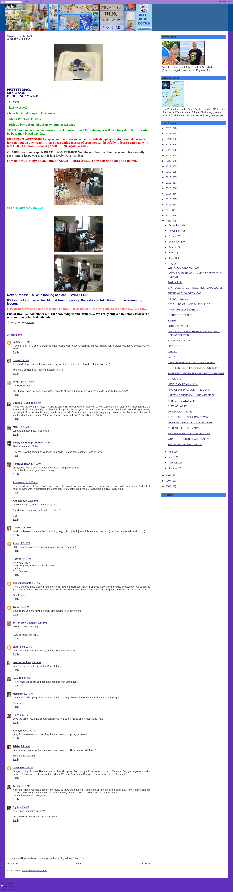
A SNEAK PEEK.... (20, 39)
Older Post (144, 863)
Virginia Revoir (21, 403)
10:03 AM (36, 403)
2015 (169, 188)
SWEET (172, 320)
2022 (169, 150)
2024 (169, 139)
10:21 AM (23, 427)
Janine (17, 342)
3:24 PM (24, 607)
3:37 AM (28, 767)
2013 (169, 199)
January (173, 468)
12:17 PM (25, 527)
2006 (169, 486)
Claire (16, 360)
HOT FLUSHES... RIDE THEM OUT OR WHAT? (194, 368)
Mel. (15, 427)
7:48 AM (25, 342)
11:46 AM (36, 464)
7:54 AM (24, 360)
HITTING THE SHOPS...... (182, 315)
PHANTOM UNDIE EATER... (183, 309)
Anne (16, 543)
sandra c (18, 646)
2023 (169, 144)
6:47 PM (24, 715)
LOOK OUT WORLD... (180, 326)
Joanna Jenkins (22, 662)
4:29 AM (24, 807)
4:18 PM (28, 646)
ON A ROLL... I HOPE (180, 411)
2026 (169, 128)
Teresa (17, 786)
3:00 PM (36, 583)
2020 (169, 161)
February (174, 462)
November (174, 230)
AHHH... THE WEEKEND (181, 400)
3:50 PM (42, 622)
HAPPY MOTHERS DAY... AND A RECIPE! (191, 395)
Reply (16, 352)
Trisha (16, 746)
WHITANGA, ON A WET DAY (183, 267)
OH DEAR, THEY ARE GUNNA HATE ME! (190, 422)
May (171, 263)
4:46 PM (26, 678)
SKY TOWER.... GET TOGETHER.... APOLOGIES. (195, 287)
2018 (169, 171)
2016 (169, 182)
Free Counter (8, 889)
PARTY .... (173, 357)
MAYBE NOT (175, 346)
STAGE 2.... (174, 379)
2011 (168, 210)
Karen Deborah (21, 464)
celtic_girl (18, 381)
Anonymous (20, 482)
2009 (169, 221)
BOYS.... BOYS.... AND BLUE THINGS (189, 304)
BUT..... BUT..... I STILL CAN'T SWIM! (188, 417)
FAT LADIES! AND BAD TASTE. (185, 444)
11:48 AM (32, 482)
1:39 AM (31, 730)
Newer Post (13, 863)
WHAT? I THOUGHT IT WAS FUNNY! (188, 439)
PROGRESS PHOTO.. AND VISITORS (189, 433)
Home (79, 863)
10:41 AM (49, 442)
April (171, 451)
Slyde (16, 807)
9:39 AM (29, 381)
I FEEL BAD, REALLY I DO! (183, 384)
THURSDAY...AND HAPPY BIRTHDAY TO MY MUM (196, 373)
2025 (169, 133)
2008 (169, 475)
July (171, 252)
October (173, 236)
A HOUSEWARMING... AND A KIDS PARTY (191, 362)
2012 (169, 204)
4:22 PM (36, 662)
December (174, 225)
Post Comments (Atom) (34, 870)
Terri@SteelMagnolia (25, 622)
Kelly (16, 715)
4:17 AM (25, 786)
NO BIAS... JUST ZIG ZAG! (183, 428)
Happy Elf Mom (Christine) (28, 442)
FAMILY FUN (175, 282)
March (172, 457)
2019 (169, 166)
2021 (169, 155)
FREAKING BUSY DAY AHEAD (184, 293)
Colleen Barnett (22, 583)
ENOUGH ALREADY (179, 340)
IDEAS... (172, 351)
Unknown (18, 767)
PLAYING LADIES (177, 406)
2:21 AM (25, 746)
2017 (169, 177)
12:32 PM (25, 543)
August (173, 247)
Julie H (17, 678)
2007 (169, 481)
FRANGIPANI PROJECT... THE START (189, 389)
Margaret (18, 693)
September (175, 241)
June (172, 258)
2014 (169, 193)
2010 (169, 215)
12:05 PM (32, 500)
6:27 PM (28, 693)
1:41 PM (26, 559)
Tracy (16, 607)
